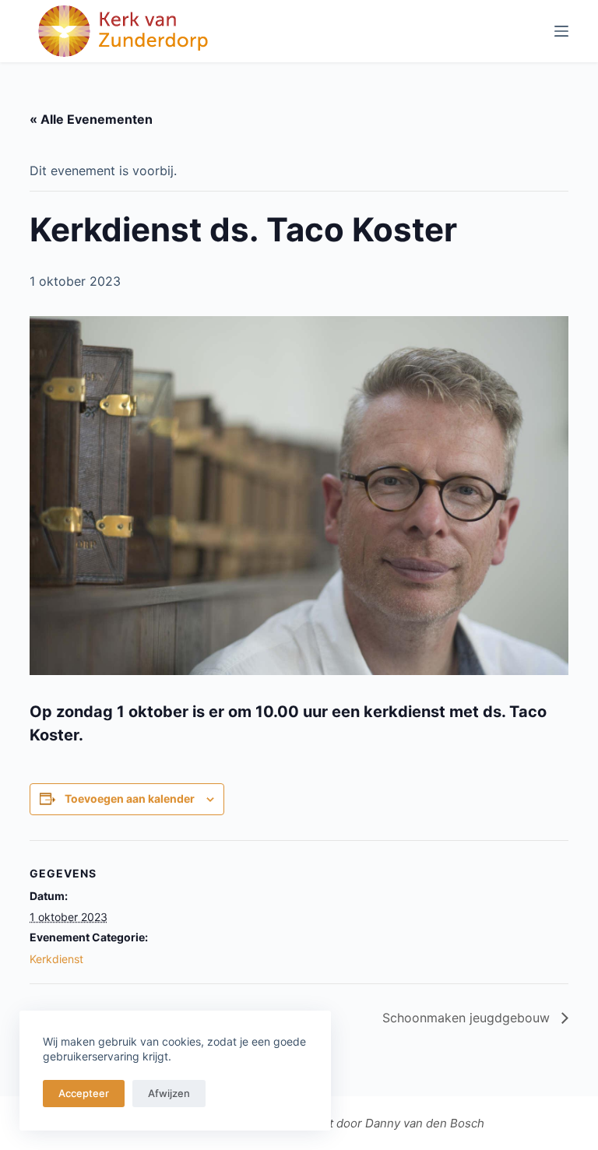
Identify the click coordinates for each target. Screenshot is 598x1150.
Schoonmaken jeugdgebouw (468, 1017)
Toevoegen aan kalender (130, 798)
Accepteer (83, 1093)
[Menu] (561, 31)
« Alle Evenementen (91, 119)
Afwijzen (169, 1093)
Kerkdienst (56, 958)
